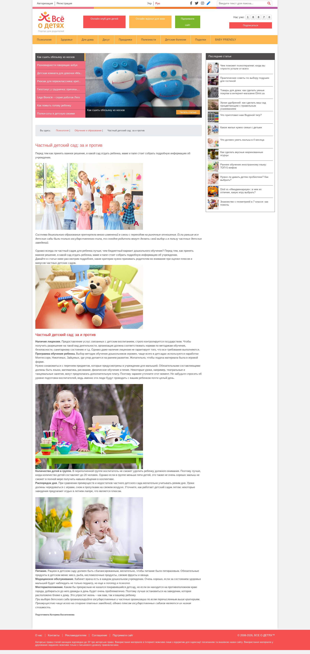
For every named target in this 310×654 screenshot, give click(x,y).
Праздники (125, 39)
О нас (38, 635)
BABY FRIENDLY (225, 39)
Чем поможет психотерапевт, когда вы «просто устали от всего (242, 67)
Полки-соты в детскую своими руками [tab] (56, 115)
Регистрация (64, 3)
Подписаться (250, 25)
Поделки (200, 39)
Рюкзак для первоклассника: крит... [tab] (59, 81)
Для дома (87, 39)
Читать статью (188, 112)
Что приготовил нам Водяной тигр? (241, 115)
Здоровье (66, 39)
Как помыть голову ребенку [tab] (54, 105)
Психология (44, 39)
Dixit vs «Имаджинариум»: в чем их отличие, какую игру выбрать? (241, 191)
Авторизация (45, 3)
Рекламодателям (75, 635)
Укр (149, 3)
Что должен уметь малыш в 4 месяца (242, 139)
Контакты (54, 635)
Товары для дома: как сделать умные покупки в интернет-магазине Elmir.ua (242, 92)
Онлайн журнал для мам (150, 18)
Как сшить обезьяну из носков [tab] (56, 56)
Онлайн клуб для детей (104, 18)
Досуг (106, 39)
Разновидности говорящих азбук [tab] (57, 65)
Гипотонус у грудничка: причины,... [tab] (58, 89)
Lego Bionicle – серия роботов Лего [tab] (58, 97)
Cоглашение (99, 635)
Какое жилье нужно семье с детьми (241, 127)
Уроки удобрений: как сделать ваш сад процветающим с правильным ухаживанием (243, 105)
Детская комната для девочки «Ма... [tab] (59, 73)
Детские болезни (175, 39)
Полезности (148, 39)
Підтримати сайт (123, 635)
